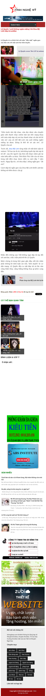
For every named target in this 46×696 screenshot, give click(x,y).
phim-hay (22, 671)
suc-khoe (12, 675)
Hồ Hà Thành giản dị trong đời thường (24, 524)
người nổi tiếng (14, 666)
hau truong (25, 654)
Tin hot (29, 675)
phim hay (12, 671)
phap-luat (25, 666)
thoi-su (21, 675)
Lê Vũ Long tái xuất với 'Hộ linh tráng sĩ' (15, 515)
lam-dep (23, 658)
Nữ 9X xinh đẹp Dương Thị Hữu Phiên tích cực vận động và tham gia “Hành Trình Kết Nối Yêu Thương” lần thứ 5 (26, 501)
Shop (31, 671)
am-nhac (12, 650)
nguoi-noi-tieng (27, 662)
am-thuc (21, 650)
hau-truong (12, 658)
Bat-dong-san (13, 654)
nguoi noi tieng (14, 662)
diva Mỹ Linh (14, 149)
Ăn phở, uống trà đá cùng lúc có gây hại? (15, 489)
